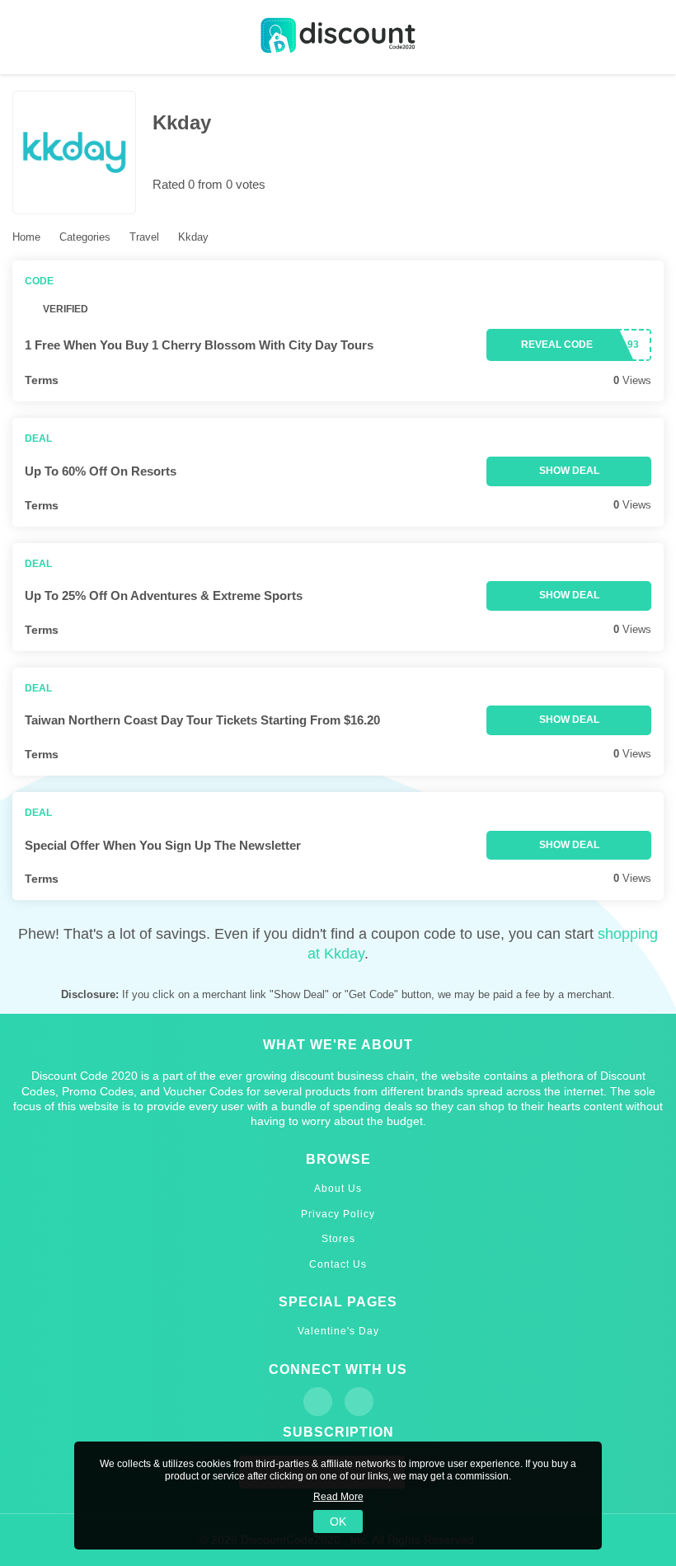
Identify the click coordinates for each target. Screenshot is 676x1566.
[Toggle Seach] (651, 37)
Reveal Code (557, 344)
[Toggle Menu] (24, 37)
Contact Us (338, 1264)
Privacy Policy (338, 1214)
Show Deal (569, 470)
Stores (338, 1239)
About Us (338, 1188)
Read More (338, 1497)
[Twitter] (359, 1401)
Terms (42, 380)
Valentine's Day (338, 1331)
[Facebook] (317, 1401)
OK (338, 1521)
